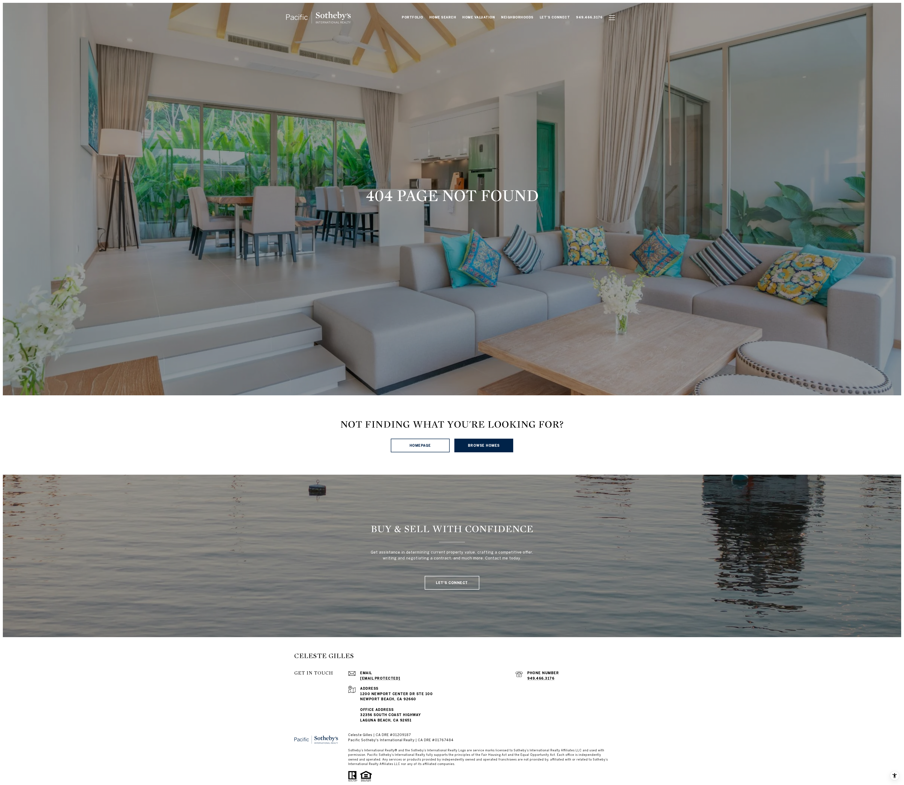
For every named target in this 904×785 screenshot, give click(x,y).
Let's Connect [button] (452, 583)
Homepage (420, 445)
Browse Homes (484, 445)
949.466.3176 (540, 678)
